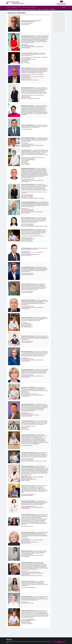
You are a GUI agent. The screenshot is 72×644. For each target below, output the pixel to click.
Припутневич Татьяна (26, 387)
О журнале (9, 7)
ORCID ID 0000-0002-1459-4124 (27, 144)
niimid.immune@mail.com (40, 424)
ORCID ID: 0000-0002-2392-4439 (27, 209)
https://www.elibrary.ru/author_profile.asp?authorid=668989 (32, 477)
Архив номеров (14, 7)
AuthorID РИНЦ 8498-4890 (26, 342)
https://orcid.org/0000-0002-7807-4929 (32, 98)
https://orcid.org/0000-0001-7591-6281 (28, 506)
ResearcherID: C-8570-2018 (26, 416)
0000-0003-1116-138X (29, 194)
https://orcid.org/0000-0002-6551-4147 (28, 620)
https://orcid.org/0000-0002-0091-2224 (28, 159)
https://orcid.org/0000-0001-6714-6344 (28, 494)
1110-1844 (29, 475)
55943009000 (27, 480)
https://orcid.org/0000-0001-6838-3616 (28, 587)
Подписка (23, 7)
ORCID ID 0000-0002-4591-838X (27, 306)
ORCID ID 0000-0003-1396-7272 (27, 341)
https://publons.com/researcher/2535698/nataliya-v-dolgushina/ (33, 198)
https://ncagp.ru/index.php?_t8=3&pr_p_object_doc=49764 (32, 553)
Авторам (27, 7)
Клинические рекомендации (31, 9)
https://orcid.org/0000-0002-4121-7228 (31, 542)
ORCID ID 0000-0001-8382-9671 (27, 413)
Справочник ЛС (45, 9)
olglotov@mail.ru (31, 158)
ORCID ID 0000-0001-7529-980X (27, 45)
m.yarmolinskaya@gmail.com (29, 619)
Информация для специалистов (12, 9)
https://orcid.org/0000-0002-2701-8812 (28, 479)
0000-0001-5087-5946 (29, 224)
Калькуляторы (52, 9)
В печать (19, 7)
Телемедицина (22, 9)
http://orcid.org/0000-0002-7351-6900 (32, 254)
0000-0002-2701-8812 (28, 478)
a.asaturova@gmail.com (26, 58)
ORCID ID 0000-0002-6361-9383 (27, 603)
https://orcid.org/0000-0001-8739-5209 (28, 59)
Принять (59, 641)
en (64, 1)
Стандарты (40, 9)
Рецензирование (33, 7)
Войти (64, 7)
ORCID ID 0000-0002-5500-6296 (27, 358)
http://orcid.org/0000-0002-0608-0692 (28, 426)
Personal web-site (24, 44)
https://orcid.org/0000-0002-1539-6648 (32, 572)
